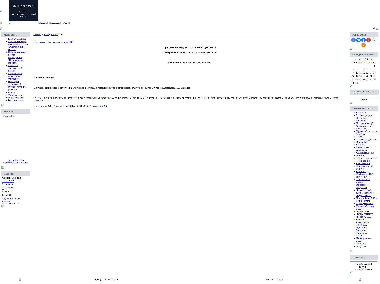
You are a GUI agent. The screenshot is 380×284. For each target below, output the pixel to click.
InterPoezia (361, 225)
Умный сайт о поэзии (363, 180)
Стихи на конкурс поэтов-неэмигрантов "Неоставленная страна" (17, 57)
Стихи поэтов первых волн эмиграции (15, 76)
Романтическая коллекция (364, 148)
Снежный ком (363, 163)
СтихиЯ (360, 144)
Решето (360, 168)
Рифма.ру (361, 120)
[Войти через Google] (373, 39)
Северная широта (365, 152)
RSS (374, 28)
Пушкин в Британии (361, 229)
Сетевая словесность (362, 221)
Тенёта (359, 235)
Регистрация (55, 23)
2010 (46, 34)
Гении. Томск (363, 201)
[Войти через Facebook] (363, 40)
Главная (43, 23)
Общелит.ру (362, 171)
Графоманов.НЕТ (365, 174)
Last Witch (361, 128)
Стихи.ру (361, 112)
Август (54, 34)
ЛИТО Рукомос (364, 217)
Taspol (359, 136)
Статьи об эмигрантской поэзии (15, 68)
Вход (66, 23)
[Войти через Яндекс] (368, 40)
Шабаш (360, 155)
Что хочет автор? (364, 123)
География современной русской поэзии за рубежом (17, 85)
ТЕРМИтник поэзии (366, 158)
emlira (67, 106)
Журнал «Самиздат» (366, 131)
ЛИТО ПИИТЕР (364, 214)
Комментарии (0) (98, 106)
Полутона (361, 246)
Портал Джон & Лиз (366, 198)
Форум (11, 92)
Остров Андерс (364, 126)
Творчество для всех (366, 139)
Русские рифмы (364, 115)
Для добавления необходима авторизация (15, 161)
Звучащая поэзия (364, 203)
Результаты (7, 198)
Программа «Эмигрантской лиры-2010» (54, 42)
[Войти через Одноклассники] (363, 45)
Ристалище (361, 233)
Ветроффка (362, 142)
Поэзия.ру (361, 118)
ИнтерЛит (361, 177)
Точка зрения (363, 160)
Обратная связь (16, 97)
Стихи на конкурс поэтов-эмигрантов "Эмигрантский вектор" (18, 45)
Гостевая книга (15, 100)
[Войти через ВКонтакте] (358, 40)
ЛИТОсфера (362, 211)
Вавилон (360, 243)
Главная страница (17, 38)
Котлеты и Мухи (364, 166)
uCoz (280, 279)
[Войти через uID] (353, 40)
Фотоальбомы (15, 95)
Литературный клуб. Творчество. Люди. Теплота (365, 193)
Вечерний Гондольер (361, 186)
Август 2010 (363, 59)
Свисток (360, 134)
